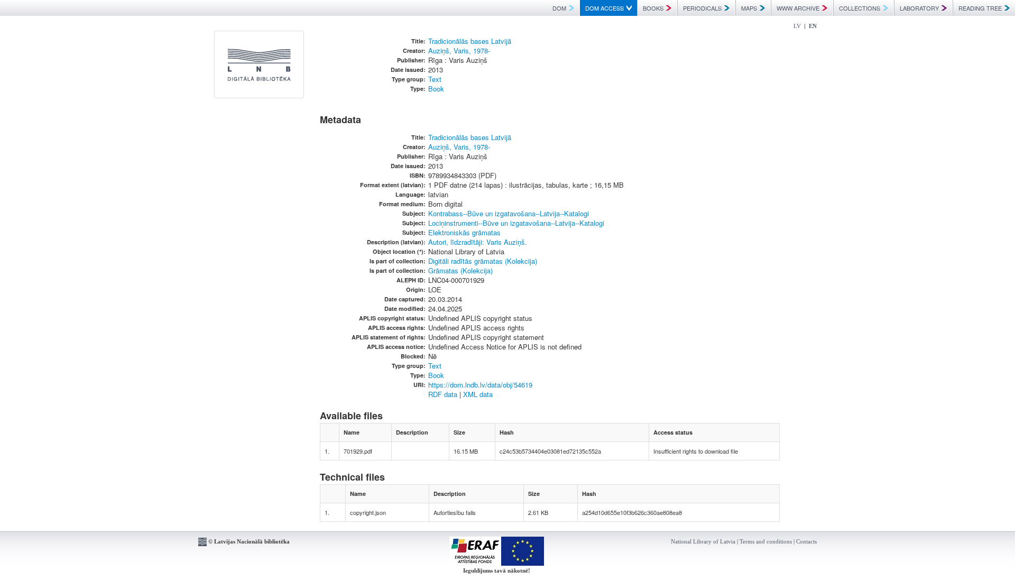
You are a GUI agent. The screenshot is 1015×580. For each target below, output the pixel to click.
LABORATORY (919, 8)
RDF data (442, 394)
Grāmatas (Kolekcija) (460, 270)
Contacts (806, 541)
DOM (559, 8)
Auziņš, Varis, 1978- (459, 50)
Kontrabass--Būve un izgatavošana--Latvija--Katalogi (508, 213)
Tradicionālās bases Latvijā (469, 41)
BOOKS (653, 8)
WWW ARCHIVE (798, 8)
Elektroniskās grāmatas (464, 232)
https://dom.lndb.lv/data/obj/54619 (480, 385)
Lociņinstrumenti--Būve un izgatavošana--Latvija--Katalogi (516, 223)
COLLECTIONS (859, 8)
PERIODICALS (702, 8)
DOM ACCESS (604, 8)
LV (797, 26)
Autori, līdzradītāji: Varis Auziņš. (477, 242)
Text (434, 79)
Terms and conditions (766, 541)
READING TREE (980, 8)
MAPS (749, 8)
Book (436, 89)
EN (813, 26)
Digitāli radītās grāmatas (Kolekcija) (482, 261)
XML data (478, 394)
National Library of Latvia (703, 541)
